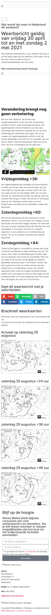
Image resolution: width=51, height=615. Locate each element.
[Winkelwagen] (4, 19)
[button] (25, 1)
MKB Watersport (8, 611)
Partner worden (25, 611)
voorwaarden (30, 551)
